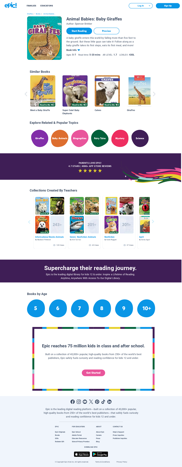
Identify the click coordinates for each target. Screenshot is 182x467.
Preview (106, 31)
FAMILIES (31, 5)
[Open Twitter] (91, 402)
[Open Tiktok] (103, 402)
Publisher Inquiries (120, 438)
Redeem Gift (59, 442)
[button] (49, 222)
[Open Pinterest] (97, 402)
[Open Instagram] (79, 402)
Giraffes (30, 14)
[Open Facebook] (72, 402)
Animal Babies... (49, 14)
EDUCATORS (46, 5)
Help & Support (118, 432)
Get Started (93, 373)
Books (38, 14)
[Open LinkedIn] (109, 402)
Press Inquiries (118, 435)
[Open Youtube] (85, 402)
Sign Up (168, 5)
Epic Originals (60, 432)
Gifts (56, 438)
